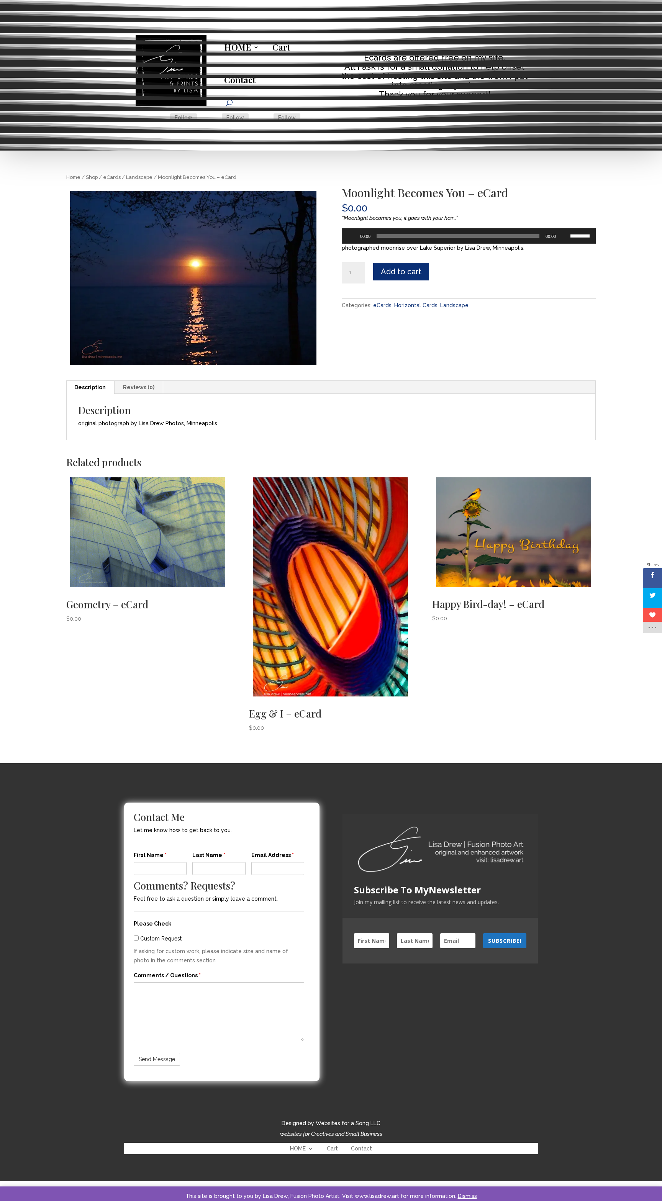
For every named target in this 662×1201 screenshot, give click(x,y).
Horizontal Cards (416, 305)
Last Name (208, 855)
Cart (281, 47)
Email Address (272, 855)
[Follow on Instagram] (264, 118)
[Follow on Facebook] (161, 118)
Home (73, 177)
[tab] (90, 387)
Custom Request (160, 939)
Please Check (152, 924)
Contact (240, 79)
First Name (150, 855)
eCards (112, 177)
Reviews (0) (138, 387)
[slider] (581, 235)
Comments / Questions (167, 975)
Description (90, 387)
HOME (237, 47)
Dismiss (467, 1196)
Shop (92, 177)
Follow (183, 118)
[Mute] (564, 236)
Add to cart (401, 271)
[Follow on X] (212, 118)
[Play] (352, 236)
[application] (469, 236)
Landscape (139, 177)
